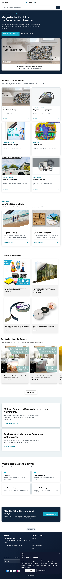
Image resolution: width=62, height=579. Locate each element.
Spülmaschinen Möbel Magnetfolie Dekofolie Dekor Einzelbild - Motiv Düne (14, 376)
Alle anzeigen (31, 392)
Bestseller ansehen (28, 33)
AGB (44, 573)
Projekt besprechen (11, 423)
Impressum (31, 575)
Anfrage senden (50, 514)
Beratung (34, 542)
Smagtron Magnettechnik (15, 573)
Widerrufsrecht (26, 573)
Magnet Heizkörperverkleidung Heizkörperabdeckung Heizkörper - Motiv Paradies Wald (44, 289)
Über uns (34, 538)
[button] (5, 2)
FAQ (33, 548)
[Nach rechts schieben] (34, 388)
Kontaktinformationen (51, 573)
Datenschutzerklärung (36, 573)
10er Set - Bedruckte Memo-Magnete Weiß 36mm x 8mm (44, 327)
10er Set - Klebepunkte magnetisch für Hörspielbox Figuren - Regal (15, 288)
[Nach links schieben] (27, 388)
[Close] (59, 553)
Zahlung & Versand (37, 545)
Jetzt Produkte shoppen (10, 33)
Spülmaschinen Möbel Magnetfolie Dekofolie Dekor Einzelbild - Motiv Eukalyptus (43, 376)
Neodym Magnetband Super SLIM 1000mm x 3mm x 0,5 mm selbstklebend (17, 327)
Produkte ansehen (10, 446)
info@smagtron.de (16, 545)
